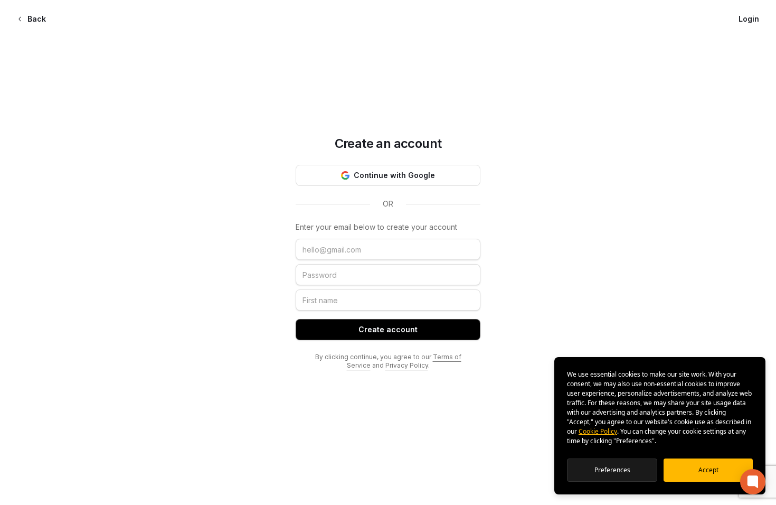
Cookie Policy (598, 431)
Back (36, 18)
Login (749, 18)
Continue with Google (394, 175)
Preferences (612, 469)
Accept (708, 469)
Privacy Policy (406, 365)
